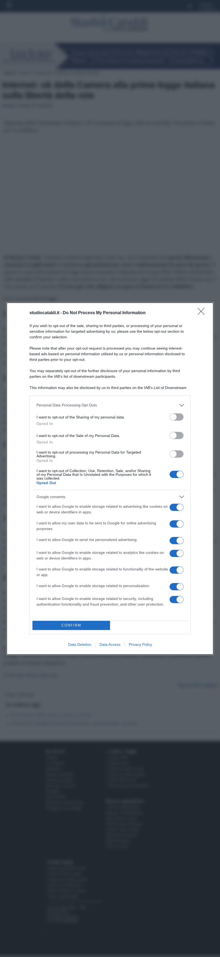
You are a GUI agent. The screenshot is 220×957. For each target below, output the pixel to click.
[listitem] (110, 405)
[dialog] (110, 479)
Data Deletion (79, 644)
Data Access (110, 644)
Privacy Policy (140, 644)
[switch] (177, 417)
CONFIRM (71, 625)
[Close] (203, 313)
